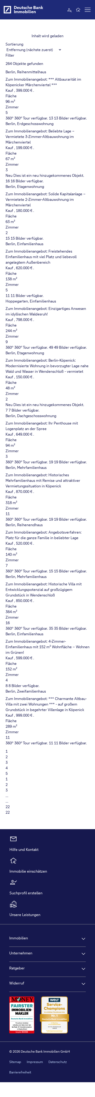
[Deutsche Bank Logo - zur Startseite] (7, 10)
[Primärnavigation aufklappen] (87, 9)
